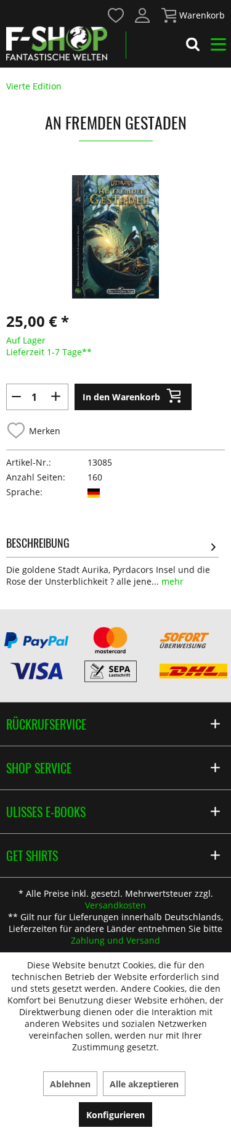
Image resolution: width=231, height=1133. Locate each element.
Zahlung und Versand (115, 940)
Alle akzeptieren (144, 1084)
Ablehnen (70, 1084)
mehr (171, 581)
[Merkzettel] (116, 15)
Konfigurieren (115, 1115)
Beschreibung (38, 543)
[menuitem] (115, 14)
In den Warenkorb (121, 397)
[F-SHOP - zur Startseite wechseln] (56, 43)
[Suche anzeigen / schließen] (193, 46)
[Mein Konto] (143, 15)
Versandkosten (115, 905)
